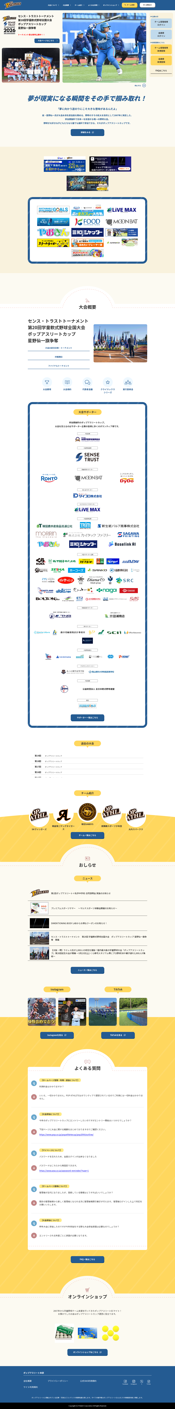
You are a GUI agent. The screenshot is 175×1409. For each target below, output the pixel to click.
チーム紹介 (78, 5)
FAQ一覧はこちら (87, 1259)
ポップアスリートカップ (48, 755)
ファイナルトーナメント (58, 365)
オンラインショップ (110, 5)
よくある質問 (92, 5)
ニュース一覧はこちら (87, 970)
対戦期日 (59, 356)
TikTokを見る (116, 1035)
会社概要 (27, 1380)
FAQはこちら (161, 70)
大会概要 (66, 5)
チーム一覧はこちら (87, 835)
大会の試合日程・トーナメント (58, 347)
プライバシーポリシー (58, 1380)
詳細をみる (85, 132)
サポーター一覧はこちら (87, 717)
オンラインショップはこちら (85, 1352)
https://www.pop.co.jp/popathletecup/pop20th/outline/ (66, 1134)
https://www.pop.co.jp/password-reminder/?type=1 (64, 1170)
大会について (52, 5)
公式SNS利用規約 (88, 1380)
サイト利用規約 (30, 1387)
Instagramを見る (55, 1035)
